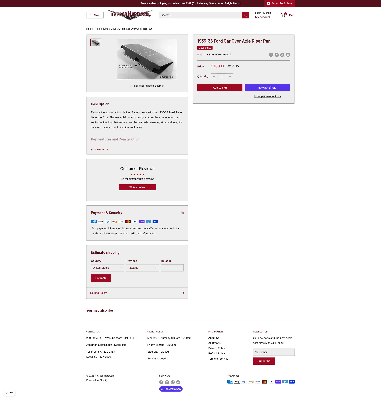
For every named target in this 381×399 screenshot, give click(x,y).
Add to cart (220, 87)
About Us (213, 337)
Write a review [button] (137, 187)
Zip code (166, 260)
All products (102, 29)
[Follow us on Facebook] (161, 382)
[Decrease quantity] (214, 77)
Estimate (101, 278)
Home (89, 29)
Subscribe (263, 361)
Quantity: (203, 76)
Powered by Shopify (97, 380)
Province (131, 260)
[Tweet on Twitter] (282, 54)
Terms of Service (218, 358)
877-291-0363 (106, 351)
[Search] (245, 15)
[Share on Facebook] (271, 54)
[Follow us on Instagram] (173, 382)
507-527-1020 (102, 356)
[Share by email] (288, 54)
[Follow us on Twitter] (167, 382)
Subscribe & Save (281, 3)
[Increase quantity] (230, 77)
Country (96, 260)
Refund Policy (98, 292)
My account (262, 17)
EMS (200, 54)
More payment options (267, 96)
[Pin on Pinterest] (277, 54)
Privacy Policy (216, 348)
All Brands (214, 343)
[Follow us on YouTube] (178, 382)
